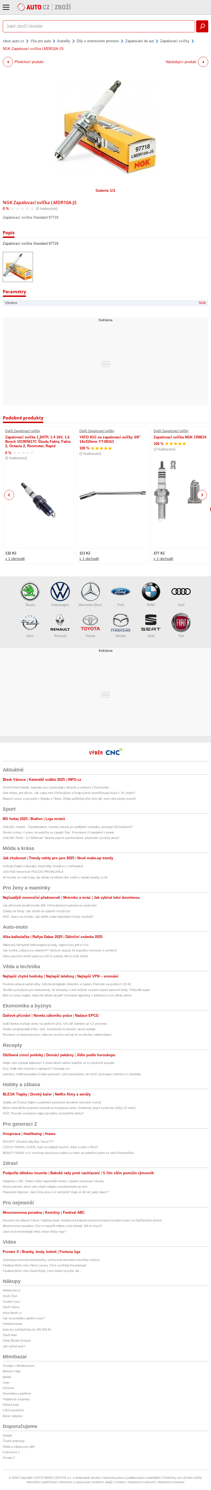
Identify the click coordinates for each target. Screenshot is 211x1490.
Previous (9, 494)
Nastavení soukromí (141, 1482)
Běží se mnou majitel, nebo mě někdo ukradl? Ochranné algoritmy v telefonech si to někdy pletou (67, 995)
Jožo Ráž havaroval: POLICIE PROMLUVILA (33, 871)
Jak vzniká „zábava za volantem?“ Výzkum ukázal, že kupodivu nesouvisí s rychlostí (60, 950)
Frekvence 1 (11, 1452)
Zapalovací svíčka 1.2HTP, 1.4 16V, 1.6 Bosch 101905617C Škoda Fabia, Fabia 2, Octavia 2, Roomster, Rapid (38, 441)
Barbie (7, 1377)
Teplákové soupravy (16, 1399)
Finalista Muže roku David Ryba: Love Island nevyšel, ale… (42, 1270)
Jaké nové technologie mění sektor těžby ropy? (34, 1231)
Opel (30, 636)
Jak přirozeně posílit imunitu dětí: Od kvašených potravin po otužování (50, 905)
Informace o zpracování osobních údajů (85, 1482)
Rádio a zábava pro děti (18, 1446)
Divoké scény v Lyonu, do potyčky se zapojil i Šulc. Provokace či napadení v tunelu (58, 832)
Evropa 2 (9, 1457)
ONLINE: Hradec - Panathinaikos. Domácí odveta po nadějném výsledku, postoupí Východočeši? (68, 827)
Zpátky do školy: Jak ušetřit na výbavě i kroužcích (36, 911)
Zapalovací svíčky (175, 41)
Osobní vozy (11, 1301)
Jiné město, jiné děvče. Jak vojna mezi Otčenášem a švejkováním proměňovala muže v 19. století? (69, 793)
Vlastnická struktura (171, 1482)
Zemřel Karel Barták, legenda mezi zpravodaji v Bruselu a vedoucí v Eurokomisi (56, 787)
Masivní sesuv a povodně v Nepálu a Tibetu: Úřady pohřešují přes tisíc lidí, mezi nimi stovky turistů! (69, 798)
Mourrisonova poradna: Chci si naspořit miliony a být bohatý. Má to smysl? (52, 1225)
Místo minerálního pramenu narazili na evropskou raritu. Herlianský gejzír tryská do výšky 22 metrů (69, 1107)
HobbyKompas (13, 1323)
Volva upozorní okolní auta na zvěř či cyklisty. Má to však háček (45, 956)
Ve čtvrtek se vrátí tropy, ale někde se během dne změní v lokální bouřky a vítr (55, 877)
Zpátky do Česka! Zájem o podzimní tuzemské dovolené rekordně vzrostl (52, 1102)
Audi (181, 605)
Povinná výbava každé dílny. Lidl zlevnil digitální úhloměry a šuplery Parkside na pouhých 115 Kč (67, 984)
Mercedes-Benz (90, 605)
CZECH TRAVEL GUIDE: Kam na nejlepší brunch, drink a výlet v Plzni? (50, 1147)
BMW (151, 605)
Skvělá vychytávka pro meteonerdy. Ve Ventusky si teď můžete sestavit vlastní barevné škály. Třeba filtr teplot (76, 990)
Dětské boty (11, 1404)
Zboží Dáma (11, 1307)
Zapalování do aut (139, 41)
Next (202, 495)
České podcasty (14, 1441)
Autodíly (63, 41)
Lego (6, 1382)
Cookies (120, 1482)
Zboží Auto (10, 1335)
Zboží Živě (10, 1296)
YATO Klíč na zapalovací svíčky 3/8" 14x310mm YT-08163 (109, 439)
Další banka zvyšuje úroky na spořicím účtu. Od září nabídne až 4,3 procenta (55, 1023)
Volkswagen (60, 605)
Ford (120, 605)
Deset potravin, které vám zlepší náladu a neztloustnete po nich (45, 1186)
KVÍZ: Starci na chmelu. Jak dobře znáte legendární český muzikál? (48, 916)
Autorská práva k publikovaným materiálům (132, 1477)
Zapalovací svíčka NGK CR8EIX (180, 437)
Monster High (12, 1371)
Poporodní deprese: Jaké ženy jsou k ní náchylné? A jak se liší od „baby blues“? (56, 1192)
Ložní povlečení (13, 1410)
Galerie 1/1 (105, 190)
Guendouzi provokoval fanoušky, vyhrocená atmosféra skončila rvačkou (51, 1259)
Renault (60, 636)
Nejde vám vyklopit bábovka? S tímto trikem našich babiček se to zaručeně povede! (59, 1062)
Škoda (30, 605)
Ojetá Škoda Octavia (16, 1340)
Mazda (121, 636)
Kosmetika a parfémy (17, 1393)
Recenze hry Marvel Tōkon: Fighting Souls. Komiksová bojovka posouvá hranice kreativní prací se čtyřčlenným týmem (82, 1220)
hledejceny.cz (12, 1290)
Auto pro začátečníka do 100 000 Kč (27, 1329)
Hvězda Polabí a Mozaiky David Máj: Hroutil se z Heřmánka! (43, 866)
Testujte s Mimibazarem (18, 1365)
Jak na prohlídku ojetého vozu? (24, 1318)
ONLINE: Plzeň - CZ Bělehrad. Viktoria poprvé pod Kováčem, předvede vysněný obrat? (61, 838)
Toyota (90, 636)
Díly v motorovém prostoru (98, 41)
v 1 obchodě (15, 559)
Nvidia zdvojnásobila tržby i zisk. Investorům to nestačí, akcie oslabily (49, 1029)
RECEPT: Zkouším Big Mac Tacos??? (28, 1141)
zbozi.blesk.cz (12, 1312)
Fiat (181, 636)
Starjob (7, 1435)
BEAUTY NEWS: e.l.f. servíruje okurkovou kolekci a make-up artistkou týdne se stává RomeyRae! (68, 1152)
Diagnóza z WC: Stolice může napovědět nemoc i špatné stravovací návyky (53, 1181)
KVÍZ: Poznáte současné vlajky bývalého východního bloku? (43, 1113)
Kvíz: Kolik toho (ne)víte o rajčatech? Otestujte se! (36, 1068)
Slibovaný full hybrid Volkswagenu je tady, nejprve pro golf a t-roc (46, 945)
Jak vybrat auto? (14, 1346)
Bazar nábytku (12, 1416)
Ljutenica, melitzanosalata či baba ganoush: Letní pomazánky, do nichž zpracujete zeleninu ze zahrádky (72, 1074)
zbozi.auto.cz (13, 41)
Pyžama (8, 1388)
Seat (151, 636)
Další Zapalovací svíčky (22, 431)
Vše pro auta (40, 41)
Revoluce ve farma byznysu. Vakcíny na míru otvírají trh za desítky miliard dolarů (57, 1034)
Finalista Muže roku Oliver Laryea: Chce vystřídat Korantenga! (44, 1265)
